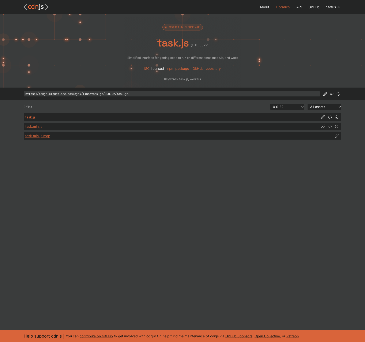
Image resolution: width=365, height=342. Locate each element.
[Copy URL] (325, 94)
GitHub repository (206, 68)
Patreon (292, 336)
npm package (178, 68)
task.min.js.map (37, 136)
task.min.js (33, 126)
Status (331, 7)
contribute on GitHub (96, 336)
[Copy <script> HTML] (332, 94)
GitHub (313, 7)
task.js (30, 117)
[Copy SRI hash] (338, 94)
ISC (147, 68)
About (264, 7)
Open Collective (267, 336)
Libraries (283, 7)
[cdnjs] (36, 7)
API (299, 7)
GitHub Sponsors (238, 336)
